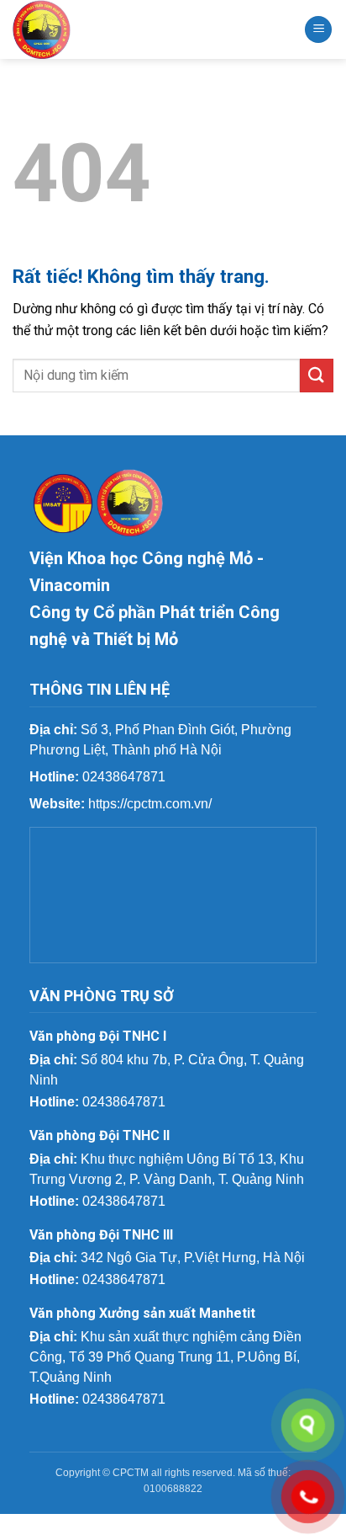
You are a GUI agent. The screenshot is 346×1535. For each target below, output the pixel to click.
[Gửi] (316, 375)
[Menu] (318, 30)
